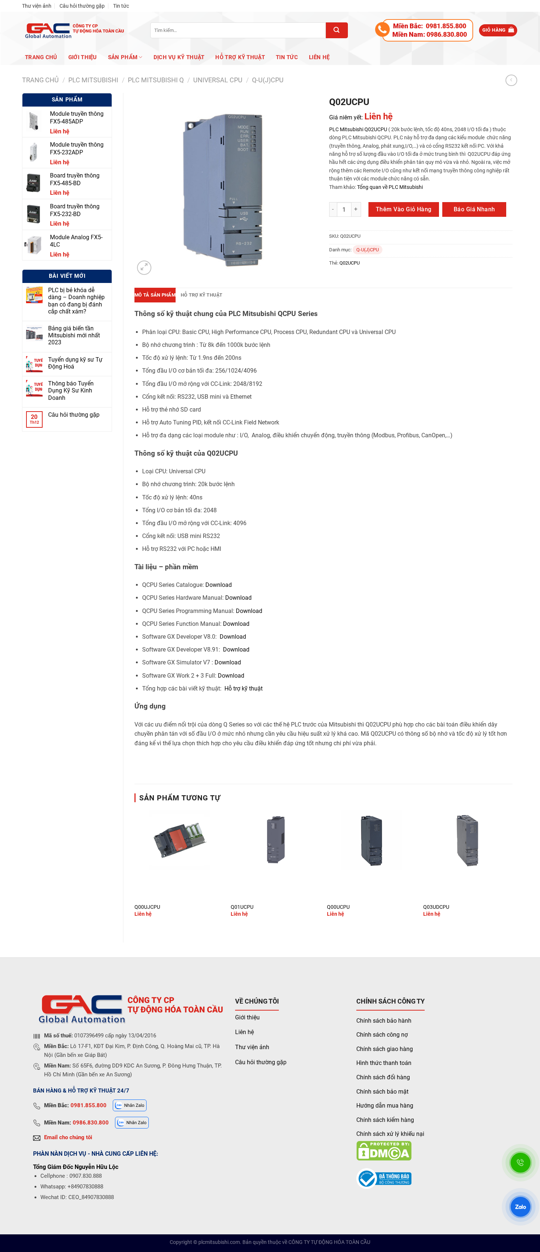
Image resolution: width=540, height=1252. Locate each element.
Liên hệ (319, 57)
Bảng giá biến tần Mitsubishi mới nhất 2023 (74, 335)
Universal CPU (217, 80)
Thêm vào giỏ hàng (404, 209)
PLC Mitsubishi (346, 129)
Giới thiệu (247, 1017)
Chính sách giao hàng (384, 1048)
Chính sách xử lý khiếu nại (390, 1133)
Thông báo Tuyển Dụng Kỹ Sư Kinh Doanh (71, 390)
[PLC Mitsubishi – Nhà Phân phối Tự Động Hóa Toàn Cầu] (73, 30)
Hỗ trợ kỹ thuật (240, 57)
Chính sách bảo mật (382, 1091)
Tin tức (121, 6)
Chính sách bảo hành (383, 1020)
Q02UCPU (375, 129)
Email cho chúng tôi (68, 1137)
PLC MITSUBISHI (93, 80)
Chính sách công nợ (382, 1034)
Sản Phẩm (122, 57)
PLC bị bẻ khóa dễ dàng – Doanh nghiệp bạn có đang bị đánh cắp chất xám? (76, 301)
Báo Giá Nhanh (474, 209)
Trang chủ (41, 57)
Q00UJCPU (147, 907)
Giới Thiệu (82, 57)
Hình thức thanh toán (383, 1062)
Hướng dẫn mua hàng (384, 1105)
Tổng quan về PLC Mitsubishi (389, 187)
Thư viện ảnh (36, 6)
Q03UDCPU (436, 907)
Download (218, 584)
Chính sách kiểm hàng (385, 1119)
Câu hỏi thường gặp (82, 6)
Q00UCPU (338, 907)
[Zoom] (144, 268)
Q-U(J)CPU (268, 80)
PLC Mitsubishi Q (156, 80)
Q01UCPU (242, 907)
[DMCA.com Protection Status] (383, 1150)
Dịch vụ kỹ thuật (179, 57)
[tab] (155, 295)
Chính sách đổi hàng (383, 1077)
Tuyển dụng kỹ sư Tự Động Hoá (75, 363)
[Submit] (337, 30)
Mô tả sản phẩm (155, 295)
